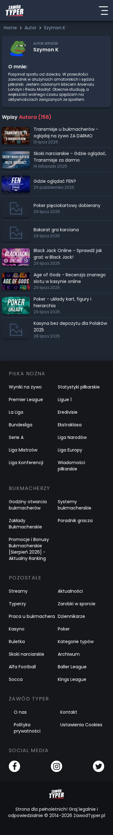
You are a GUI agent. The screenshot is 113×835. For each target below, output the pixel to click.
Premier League (26, 399)
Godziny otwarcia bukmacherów (28, 504)
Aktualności (70, 591)
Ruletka (17, 641)
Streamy (18, 591)
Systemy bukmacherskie (74, 504)
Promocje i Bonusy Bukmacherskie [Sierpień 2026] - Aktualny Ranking (29, 548)
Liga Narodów (72, 437)
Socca (16, 679)
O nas (20, 712)
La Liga (16, 412)
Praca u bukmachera (32, 616)
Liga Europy (70, 450)
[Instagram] (56, 766)
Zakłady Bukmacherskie (25, 523)
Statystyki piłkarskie (79, 387)
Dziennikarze (71, 616)
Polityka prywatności (27, 728)
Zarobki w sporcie (76, 604)
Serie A (16, 437)
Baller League (72, 667)
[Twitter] (98, 766)
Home (11, 28)
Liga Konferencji (26, 462)
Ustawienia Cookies (81, 725)
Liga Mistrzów (23, 450)
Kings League (72, 679)
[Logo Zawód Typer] (14, 10)
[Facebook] (14, 766)
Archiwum (69, 654)
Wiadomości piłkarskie (71, 465)
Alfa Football (22, 667)
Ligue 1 (65, 399)
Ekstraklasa (70, 425)
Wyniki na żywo (25, 387)
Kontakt (68, 712)
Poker (64, 629)
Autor (31, 28)
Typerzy (17, 604)
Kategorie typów (76, 641)
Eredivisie (68, 412)
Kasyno (16, 629)
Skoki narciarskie (26, 654)
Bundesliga (20, 425)
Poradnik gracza (75, 520)
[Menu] (103, 10)
